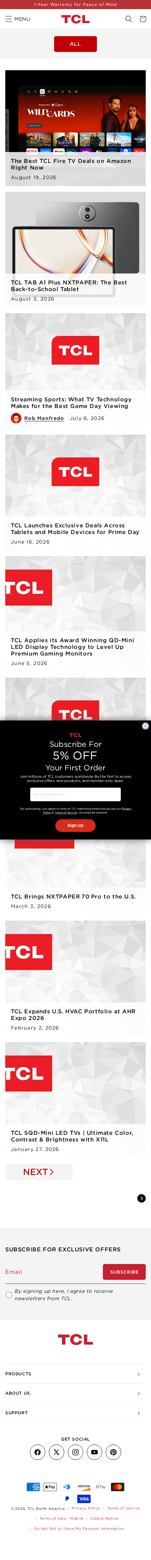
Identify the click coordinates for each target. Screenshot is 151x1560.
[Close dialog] (146, 726)
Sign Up (75, 826)
